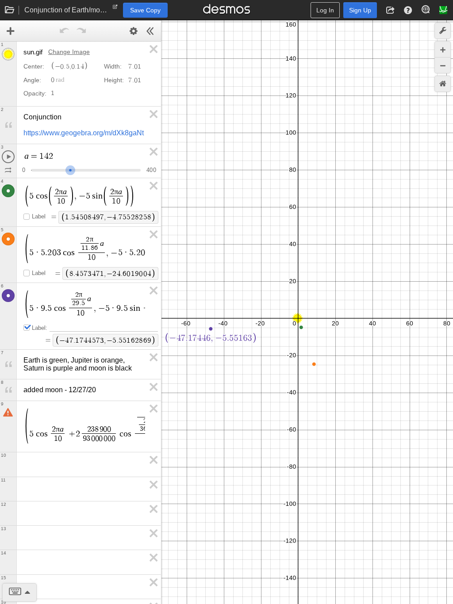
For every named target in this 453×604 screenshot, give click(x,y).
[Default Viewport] (442, 84)
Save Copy (145, 10)
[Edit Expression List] (133, 31)
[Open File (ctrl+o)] (10, 10)
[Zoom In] (442, 49)
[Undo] (64, 31)
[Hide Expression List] (150, 31)
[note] (115, 8)
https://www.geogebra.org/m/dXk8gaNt (83, 133)
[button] (390, 10)
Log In (325, 10)
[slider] (70, 169)
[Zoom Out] (442, 65)
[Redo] (81, 31)
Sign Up (360, 10)
